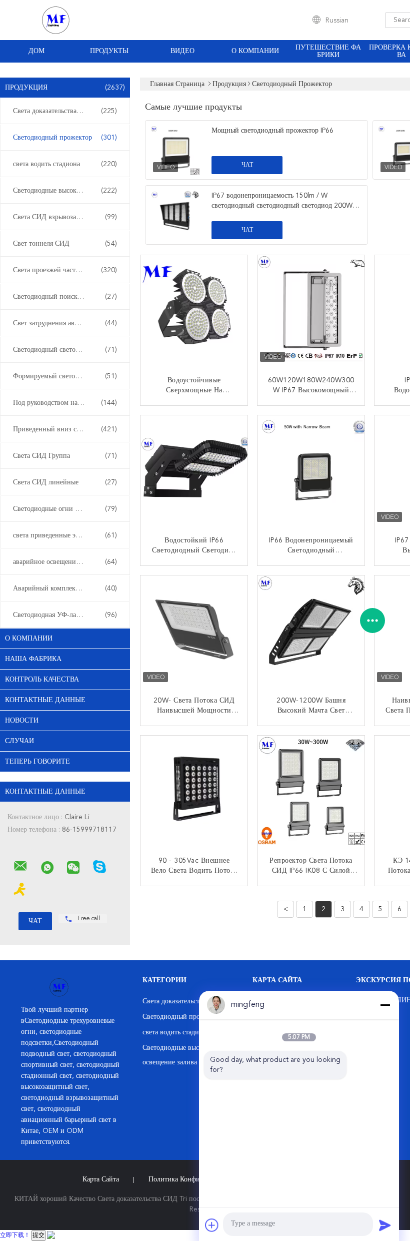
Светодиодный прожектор (65, 137)
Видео (182, 51)
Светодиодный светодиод (65, 349)
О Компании (255, 51)
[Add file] (212, 1225)
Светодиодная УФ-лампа (65, 614)
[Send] (385, 1225)
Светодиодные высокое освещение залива (67, 190)
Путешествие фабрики (328, 51)
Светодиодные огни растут (65, 508)
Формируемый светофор (65, 376)
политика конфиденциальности (197, 1179)
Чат (247, 165)
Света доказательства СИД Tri (65, 111)
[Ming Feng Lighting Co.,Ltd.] (21, 866)
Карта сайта (100, 1179)
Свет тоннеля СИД (65, 243)
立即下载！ (15, 1235)
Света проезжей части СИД (65, 270)
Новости (21, 720)
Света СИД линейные (65, 482)
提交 (38, 1235)
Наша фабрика (33, 659)
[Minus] (385, 1005)
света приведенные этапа (65, 535)
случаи (19, 741)
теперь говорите (37, 761)
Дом (36, 51)
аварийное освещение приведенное (66, 561)
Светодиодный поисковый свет (65, 296)
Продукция (65, 87)
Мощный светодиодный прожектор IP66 (273, 130)
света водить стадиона (65, 164)
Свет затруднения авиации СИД (65, 323)
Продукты (109, 51)
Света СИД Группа (65, 455)
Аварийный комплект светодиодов (65, 588)
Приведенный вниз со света (65, 429)
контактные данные (45, 700)
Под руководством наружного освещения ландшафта (67, 402)
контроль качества (42, 679)
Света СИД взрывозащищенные (65, 217)
